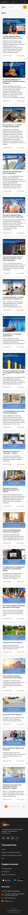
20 (23, 806)
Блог (3, 858)
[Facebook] (3, 838)
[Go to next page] (3, 809)
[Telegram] (17, 838)
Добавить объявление (8, 874)
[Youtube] (8, 838)
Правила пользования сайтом (11, 852)
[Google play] (19, 880)
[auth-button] (24, 2)
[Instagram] (12, 838)
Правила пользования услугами (12, 855)
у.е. (14, 2)
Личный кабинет (7, 868)
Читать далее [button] (20, 55)
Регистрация (6, 871)
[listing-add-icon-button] (24, 7)
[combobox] (12, 7)
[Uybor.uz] (4, 7)
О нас (3, 849)
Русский (5, 2)
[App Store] (7, 880)
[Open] (19, 7)
